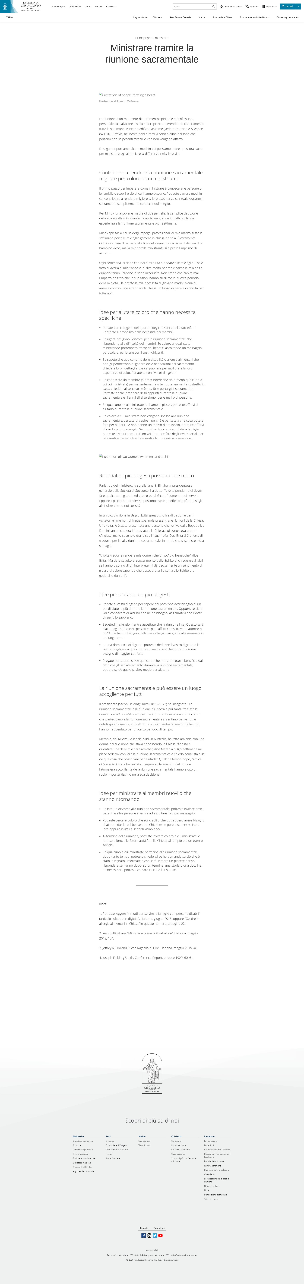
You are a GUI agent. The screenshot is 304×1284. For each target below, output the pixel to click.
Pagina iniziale (140, 17)
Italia (9, 17)
